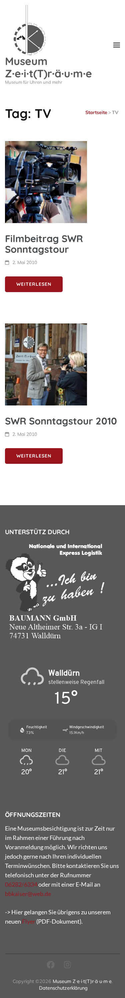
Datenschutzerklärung (63, 988)
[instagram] (67, 965)
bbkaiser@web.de (28, 893)
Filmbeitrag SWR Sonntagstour (44, 243)
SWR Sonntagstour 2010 (61, 421)
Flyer (28, 921)
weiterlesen (33, 284)
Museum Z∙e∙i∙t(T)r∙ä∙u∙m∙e (48, 67)
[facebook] (51, 965)
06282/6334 (21, 884)
